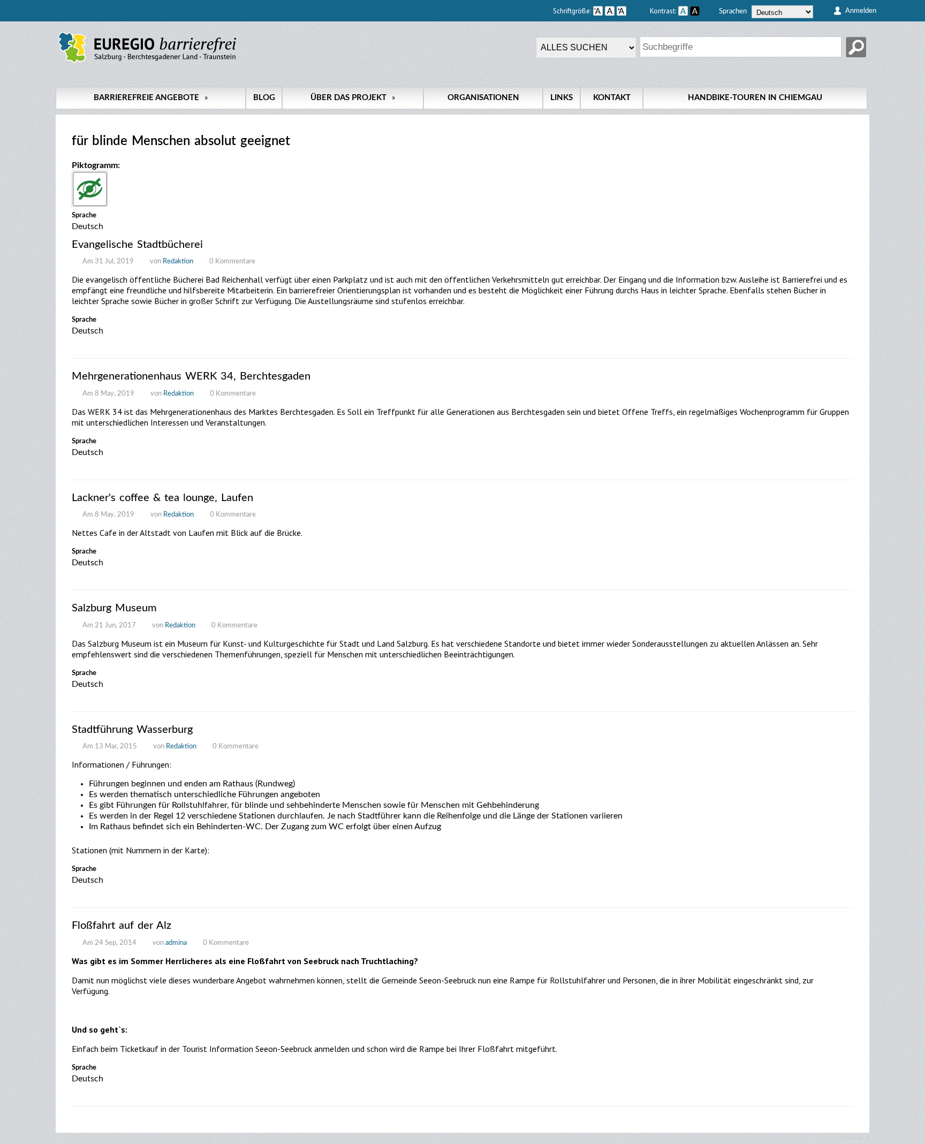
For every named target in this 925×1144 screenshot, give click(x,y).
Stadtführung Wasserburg (132, 729)
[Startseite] (147, 63)
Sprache (84, 215)
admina (176, 943)
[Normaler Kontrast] (683, 10)
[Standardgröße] (610, 10)
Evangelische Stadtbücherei (137, 244)
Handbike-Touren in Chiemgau (755, 98)
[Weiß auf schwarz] (695, 10)
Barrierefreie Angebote (151, 98)
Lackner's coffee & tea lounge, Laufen (162, 498)
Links (561, 98)
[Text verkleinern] (598, 10)
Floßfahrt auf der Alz (121, 925)
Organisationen (483, 98)
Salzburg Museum (114, 608)
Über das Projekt (352, 98)
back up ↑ (856, 1138)
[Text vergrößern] (632, 10)
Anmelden (860, 10)
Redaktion (178, 261)
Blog (264, 98)
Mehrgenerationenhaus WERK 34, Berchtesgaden (191, 376)
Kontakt (612, 98)
